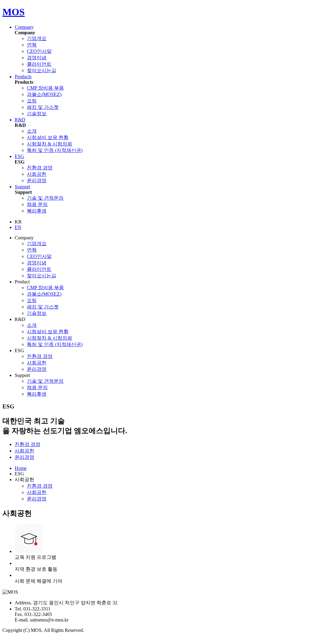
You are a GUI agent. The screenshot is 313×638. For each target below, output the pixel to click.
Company (24, 27)
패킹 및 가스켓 (43, 107)
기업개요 (36, 38)
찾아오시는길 (41, 70)
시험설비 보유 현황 (47, 137)
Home (21, 468)
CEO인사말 (39, 51)
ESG (19, 156)
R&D (20, 119)
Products (23, 76)
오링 (32, 100)
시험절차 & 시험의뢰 (49, 143)
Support (22, 186)
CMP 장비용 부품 (45, 87)
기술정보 (36, 113)
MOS (13, 11)
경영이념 (36, 57)
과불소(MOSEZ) (44, 94)
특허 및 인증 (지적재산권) (55, 150)
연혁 (32, 44)
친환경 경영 (40, 167)
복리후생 (36, 210)
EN (18, 227)
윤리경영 (36, 180)
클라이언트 (39, 64)
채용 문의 (37, 204)
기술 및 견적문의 (45, 198)
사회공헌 (36, 174)
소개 (32, 131)
